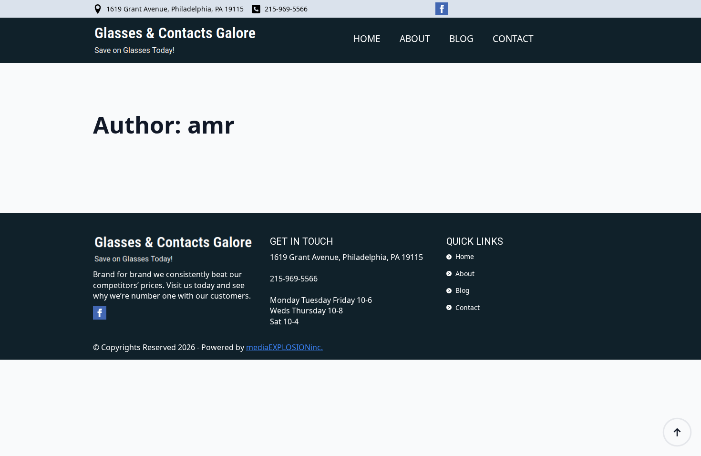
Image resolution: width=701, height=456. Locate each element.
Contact (513, 38)
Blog (461, 38)
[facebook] (441, 8)
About (415, 38)
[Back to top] (677, 432)
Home (367, 38)
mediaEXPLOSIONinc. (284, 347)
